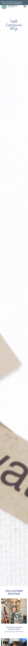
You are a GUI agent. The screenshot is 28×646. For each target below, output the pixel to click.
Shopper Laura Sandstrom (14, 628)
